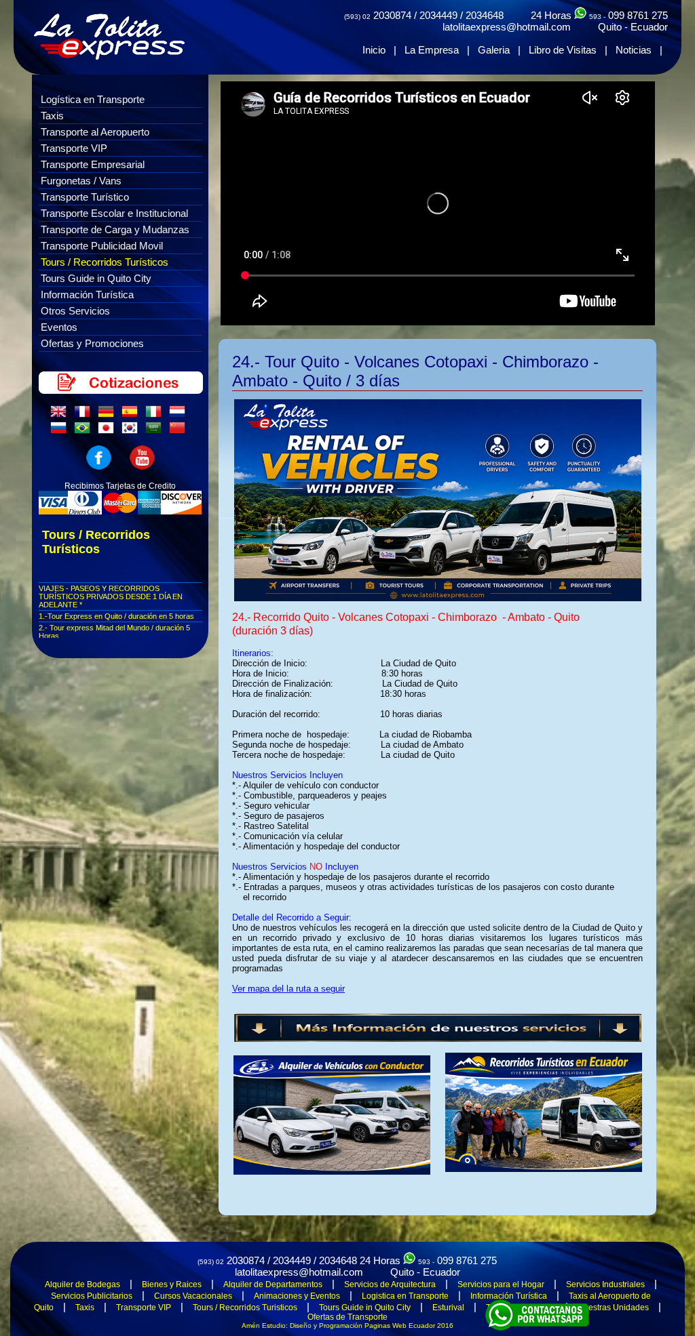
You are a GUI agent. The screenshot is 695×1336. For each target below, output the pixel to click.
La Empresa (432, 50)
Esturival (448, 1307)
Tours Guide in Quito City (96, 278)
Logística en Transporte (93, 99)
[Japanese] (108, 431)
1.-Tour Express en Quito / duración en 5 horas (116, 616)
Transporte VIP (74, 148)
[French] (85, 415)
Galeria (494, 50)
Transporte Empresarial (93, 164)
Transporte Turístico (85, 197)
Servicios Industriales (605, 1284)
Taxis (52, 115)
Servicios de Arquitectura (390, 1284)
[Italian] (156, 415)
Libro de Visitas (563, 50)
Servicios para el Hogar (500, 1284)
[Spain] (132, 415)
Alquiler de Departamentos (272, 1284)
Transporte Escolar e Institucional (114, 213)
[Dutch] (180, 415)
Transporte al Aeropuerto (95, 132)
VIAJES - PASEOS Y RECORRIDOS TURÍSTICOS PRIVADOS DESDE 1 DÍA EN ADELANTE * (111, 596)
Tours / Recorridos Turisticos (245, 1307)
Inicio (374, 50)
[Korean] (132, 431)
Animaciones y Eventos (297, 1296)
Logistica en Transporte (405, 1296)
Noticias (634, 50)
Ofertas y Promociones (92, 343)
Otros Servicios (75, 311)
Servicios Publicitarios (91, 1296)
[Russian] (61, 431)
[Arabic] (156, 431)
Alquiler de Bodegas (82, 1284)
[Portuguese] (85, 431)
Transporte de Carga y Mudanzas (115, 229)
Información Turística (87, 294)
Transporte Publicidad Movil (102, 245)
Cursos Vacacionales (193, 1296)
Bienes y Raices (172, 1284)
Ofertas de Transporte (347, 1317)
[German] (108, 415)
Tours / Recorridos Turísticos (104, 262)
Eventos (59, 327)
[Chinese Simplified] (180, 431)
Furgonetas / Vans (81, 180)
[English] (61, 415)
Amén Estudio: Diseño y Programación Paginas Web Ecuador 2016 (347, 1325)
